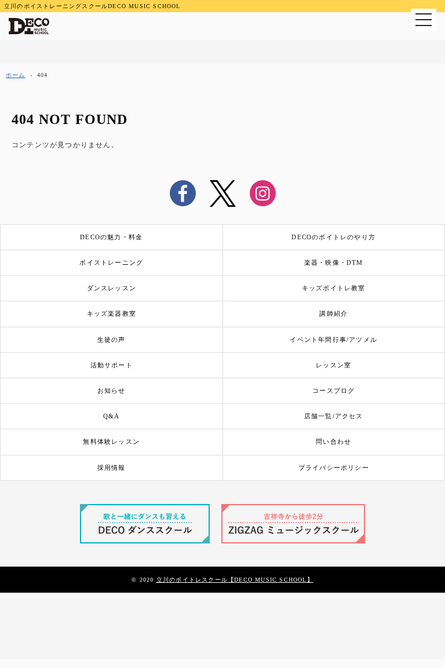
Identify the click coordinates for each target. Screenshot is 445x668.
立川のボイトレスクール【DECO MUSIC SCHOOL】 (234, 579)
